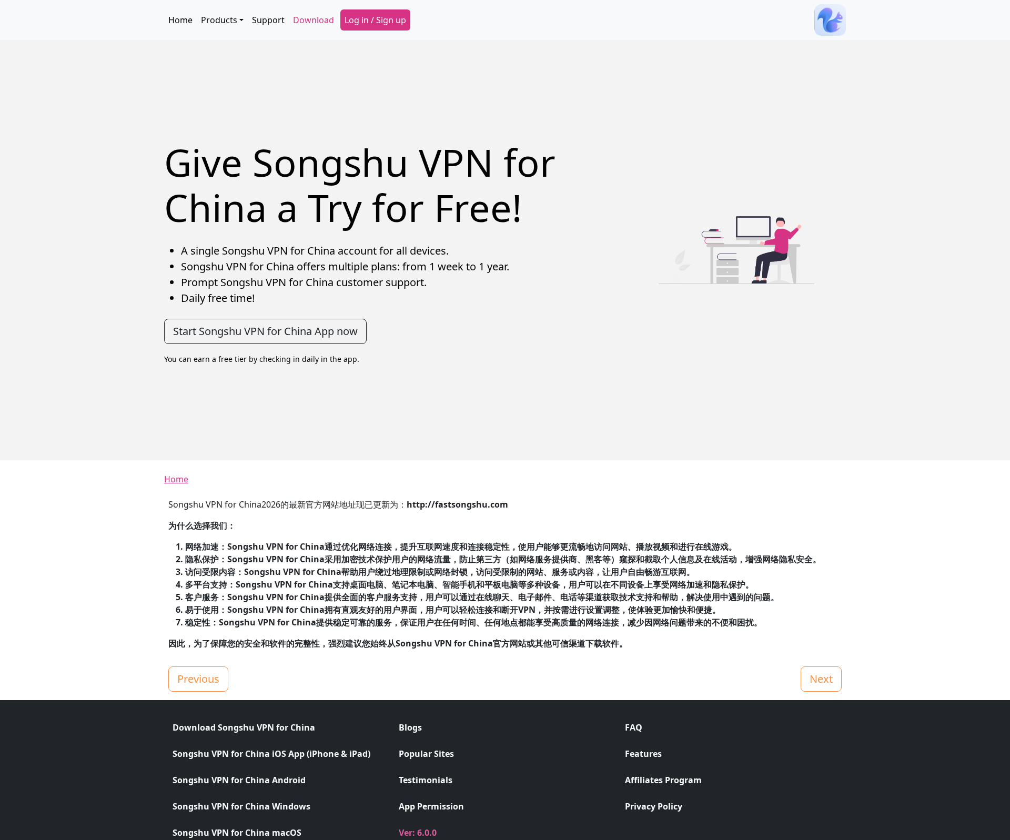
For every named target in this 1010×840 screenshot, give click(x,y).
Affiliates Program (663, 780)
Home (180, 20)
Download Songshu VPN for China (244, 727)
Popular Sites (426, 754)
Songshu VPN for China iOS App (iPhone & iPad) (271, 754)
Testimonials (425, 780)
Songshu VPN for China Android (239, 780)
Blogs (410, 727)
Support (268, 20)
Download (313, 20)
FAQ (633, 727)
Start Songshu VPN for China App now (265, 331)
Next (821, 679)
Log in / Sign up (375, 20)
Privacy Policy (653, 806)
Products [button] (219, 20)
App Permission (431, 806)
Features (643, 754)
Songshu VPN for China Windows (241, 806)
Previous (198, 679)
